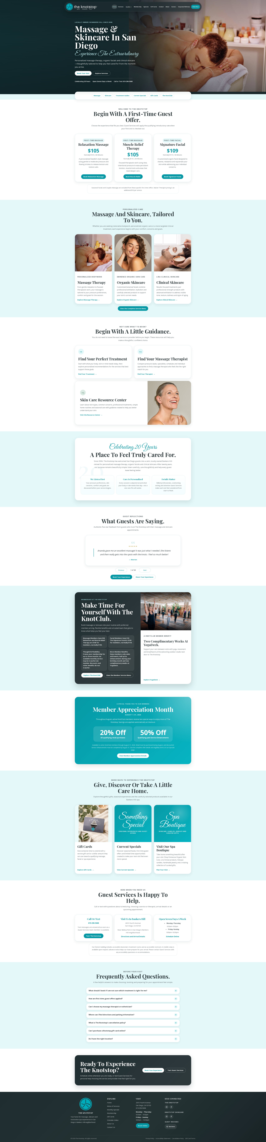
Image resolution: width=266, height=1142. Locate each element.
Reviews (172, 1126)
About (167, 7)
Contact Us (111, 1127)
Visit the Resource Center (90, 415)
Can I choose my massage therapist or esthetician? (110, 1007)
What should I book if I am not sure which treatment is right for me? (118, 990)
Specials (146, 7)
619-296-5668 (93, 923)
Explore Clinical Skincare (165, 300)
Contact (161, 7)
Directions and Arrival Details (133, 936)
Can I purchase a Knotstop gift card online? (107, 1031)
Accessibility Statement (163, 1138)
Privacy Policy (150, 1138)
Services (120, 7)
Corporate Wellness (184, 7)
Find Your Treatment (86, 374)
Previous (121, 570)
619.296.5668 (141, 1108)
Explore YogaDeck (151, 680)
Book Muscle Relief (133, 177)
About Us (110, 1124)
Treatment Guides (122, 96)
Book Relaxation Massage (93, 177)
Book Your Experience (121, 577)
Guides (128, 7)
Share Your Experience (144, 577)
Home (114, 7)
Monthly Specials (113, 1110)
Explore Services (101, 73)
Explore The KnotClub (92, 675)
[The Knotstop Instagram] (167, 1107)
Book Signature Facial (172, 177)
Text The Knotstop (93, 936)
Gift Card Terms (190, 1138)
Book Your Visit (83, 73)
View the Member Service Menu (118, 675)
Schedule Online (172, 936)
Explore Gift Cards (84, 870)
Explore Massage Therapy (87, 300)
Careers (173, 7)
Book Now (196, 7)
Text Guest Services (175, 1070)
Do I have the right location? (101, 1039)
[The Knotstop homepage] (81, 6)
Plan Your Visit (162, 870)
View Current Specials (125, 870)
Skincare (108, 96)
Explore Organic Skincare (126, 300)
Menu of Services (113, 1106)
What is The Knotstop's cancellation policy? (107, 1023)
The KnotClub (167, 96)
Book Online (142, 1126)
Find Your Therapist (145, 374)
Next (145, 570)
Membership (138, 7)
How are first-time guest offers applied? (106, 998)
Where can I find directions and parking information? (111, 1015)
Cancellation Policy (178, 1138)
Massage (97, 96)
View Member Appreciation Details (133, 756)
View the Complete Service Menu (133, 308)
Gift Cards (154, 7)
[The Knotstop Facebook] (171, 1107)
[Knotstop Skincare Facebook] (171, 1116)
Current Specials (140, 96)
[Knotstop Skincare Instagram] (167, 1116)
